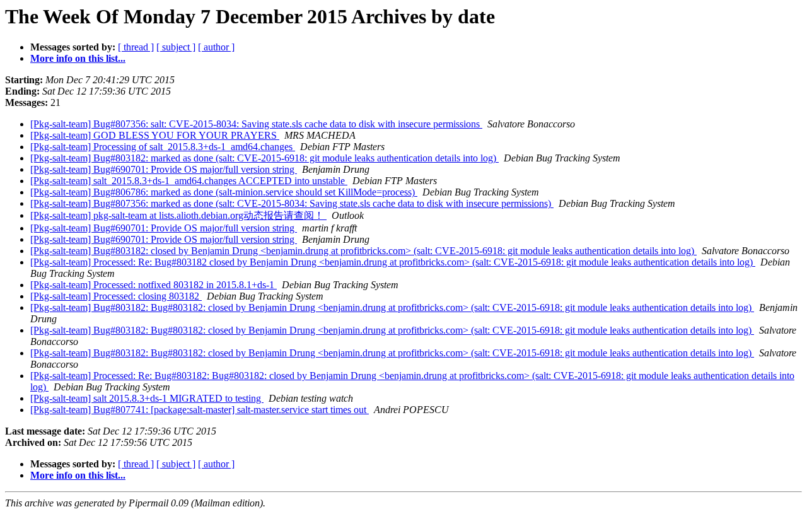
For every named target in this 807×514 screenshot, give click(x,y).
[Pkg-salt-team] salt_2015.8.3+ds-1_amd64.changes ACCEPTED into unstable (188, 180)
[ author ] (216, 47)
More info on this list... (77, 58)
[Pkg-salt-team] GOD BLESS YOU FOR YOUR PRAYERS (154, 135)
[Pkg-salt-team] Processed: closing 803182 (116, 296)
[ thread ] (136, 47)
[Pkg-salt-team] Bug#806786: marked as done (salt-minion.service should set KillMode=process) (223, 192)
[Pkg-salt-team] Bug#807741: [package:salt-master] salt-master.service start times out (199, 409)
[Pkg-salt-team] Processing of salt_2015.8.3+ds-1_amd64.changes (162, 146)
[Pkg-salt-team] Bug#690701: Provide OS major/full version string (163, 169)
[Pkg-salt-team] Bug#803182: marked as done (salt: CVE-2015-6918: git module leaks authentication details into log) (264, 158)
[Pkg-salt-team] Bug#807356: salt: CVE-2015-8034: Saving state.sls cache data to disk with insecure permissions (256, 124)
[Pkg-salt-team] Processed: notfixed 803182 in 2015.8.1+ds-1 (153, 284)
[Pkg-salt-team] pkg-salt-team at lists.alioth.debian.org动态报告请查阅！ (178, 215)
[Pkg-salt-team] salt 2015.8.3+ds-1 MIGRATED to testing (147, 398)
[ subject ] (175, 47)
